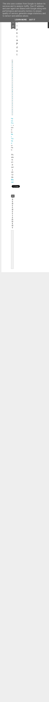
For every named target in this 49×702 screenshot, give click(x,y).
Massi (12, 180)
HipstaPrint (17, 38)
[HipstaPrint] (12, 114)
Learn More (21, 19)
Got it (32, 19)
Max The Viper (12, 138)
